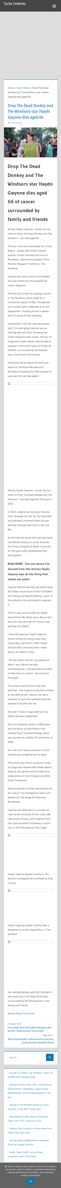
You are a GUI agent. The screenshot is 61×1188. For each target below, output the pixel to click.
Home (11, 87)
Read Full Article (25, 1013)
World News (23, 87)
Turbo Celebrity (15, 3)
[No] (57, 1175)
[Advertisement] (30, 43)
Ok (30, 1181)
